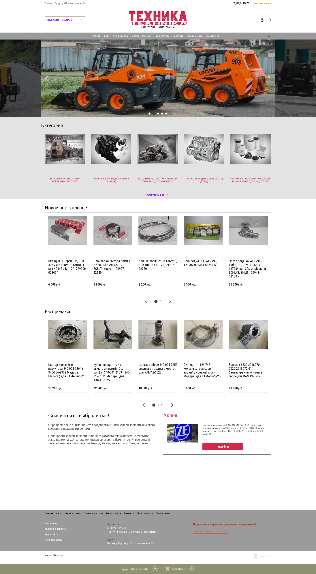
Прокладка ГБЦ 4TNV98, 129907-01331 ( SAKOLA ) (156, 263)
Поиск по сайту (194, 36)
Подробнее (222, 446)
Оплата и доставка (141, 36)
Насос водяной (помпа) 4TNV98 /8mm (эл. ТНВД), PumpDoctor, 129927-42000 (247, 265)
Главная (96, 36)
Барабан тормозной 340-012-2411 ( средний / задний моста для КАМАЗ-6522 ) (248, 368)
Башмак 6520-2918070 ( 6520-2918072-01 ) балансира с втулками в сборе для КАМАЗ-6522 (200, 370)
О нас (106, 36)
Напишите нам (162, 36)
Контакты (178, 36)
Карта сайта (51, 534)
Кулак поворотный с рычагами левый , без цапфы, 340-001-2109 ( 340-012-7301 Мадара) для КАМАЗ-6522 (66, 372)
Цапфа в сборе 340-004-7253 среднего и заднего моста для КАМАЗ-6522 (112, 368)
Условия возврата (55, 528)
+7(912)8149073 (240, 3)
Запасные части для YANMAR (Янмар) (111, 180)
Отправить (225, 531)
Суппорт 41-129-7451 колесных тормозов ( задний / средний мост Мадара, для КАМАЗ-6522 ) (157, 370)
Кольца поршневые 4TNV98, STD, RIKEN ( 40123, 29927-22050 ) (112, 265)
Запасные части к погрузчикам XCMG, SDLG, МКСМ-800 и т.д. (157, 180)
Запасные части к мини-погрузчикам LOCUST (65, 180)
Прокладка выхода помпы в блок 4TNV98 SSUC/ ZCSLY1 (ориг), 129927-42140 (66, 266)
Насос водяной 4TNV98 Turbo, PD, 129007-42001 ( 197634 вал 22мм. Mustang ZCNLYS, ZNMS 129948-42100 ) (202, 268)
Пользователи (213, 36)
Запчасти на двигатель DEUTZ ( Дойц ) (204, 180)
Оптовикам (51, 523)
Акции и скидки (120, 36)
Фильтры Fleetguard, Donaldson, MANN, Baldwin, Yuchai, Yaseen (250, 180)
